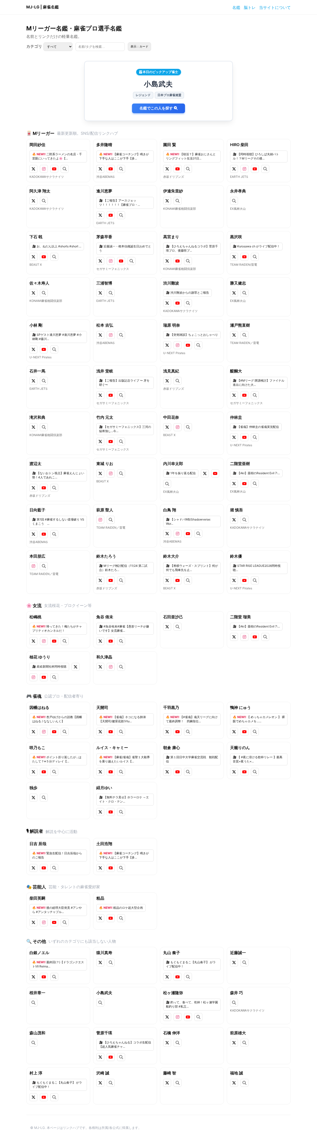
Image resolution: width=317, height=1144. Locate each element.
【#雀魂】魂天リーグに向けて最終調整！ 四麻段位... (192, 719)
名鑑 (236, 7)
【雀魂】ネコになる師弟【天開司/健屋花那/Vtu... (122, 719)
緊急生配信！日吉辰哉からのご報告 (57, 855)
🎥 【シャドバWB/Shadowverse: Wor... (188, 521)
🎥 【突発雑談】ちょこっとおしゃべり (192, 335)
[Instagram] (44, 169)
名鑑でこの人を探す (156, 108)
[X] (33, 169)
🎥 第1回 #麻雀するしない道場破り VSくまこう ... (58, 521)
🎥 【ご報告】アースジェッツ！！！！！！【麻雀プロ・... (119, 203)
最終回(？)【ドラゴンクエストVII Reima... (58, 964)
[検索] (65, 169)
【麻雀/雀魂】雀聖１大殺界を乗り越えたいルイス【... (124, 759)
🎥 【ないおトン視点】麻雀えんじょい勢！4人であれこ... (58, 475)
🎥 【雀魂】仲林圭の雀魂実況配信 (256, 427)
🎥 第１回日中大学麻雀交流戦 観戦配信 (192, 759)
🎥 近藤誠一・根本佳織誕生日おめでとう (125, 248)
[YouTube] (54, 169)
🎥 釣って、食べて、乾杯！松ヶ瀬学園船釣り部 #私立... (192, 1004)
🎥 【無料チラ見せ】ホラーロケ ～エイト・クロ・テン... (124, 799)
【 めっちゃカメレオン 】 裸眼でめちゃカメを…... (259, 719)
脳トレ (250, 7)
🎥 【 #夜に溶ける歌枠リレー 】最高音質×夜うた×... (257, 759)
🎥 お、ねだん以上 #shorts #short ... (56, 246)
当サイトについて (275, 7)
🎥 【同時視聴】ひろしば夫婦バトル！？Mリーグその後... (256, 156)
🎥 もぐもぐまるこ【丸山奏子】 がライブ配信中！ (191, 964)
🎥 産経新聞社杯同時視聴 (49, 666)
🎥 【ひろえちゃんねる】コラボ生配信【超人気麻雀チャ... (125, 1044)
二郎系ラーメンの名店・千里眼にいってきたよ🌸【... (57, 156)
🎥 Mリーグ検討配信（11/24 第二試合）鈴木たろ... (123, 568)
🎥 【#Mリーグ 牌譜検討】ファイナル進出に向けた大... (258, 383)
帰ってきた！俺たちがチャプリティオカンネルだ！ (57, 628)
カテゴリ (34, 46)
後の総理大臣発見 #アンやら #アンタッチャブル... (57, 910)
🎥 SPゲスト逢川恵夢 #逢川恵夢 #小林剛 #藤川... (57, 337)
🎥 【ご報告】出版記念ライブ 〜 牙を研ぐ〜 (124, 383)
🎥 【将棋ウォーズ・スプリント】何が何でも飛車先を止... (192, 568)
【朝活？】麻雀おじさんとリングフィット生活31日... (191, 156)
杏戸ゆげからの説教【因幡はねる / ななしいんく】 (57, 719)
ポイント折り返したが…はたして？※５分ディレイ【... (56, 759)
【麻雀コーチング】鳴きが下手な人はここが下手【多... (124, 156)
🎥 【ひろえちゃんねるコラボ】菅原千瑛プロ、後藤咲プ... (192, 248)
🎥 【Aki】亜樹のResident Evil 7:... (256, 473)
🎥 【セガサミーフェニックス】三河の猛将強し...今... (125, 429)
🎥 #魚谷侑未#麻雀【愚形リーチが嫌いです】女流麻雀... (124, 628)
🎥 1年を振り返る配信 (181, 473)
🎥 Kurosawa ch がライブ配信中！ (256, 246)
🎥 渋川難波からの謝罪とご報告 (187, 292)
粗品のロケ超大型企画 (121, 908)
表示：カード (139, 46)
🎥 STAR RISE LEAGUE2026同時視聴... (257, 568)
